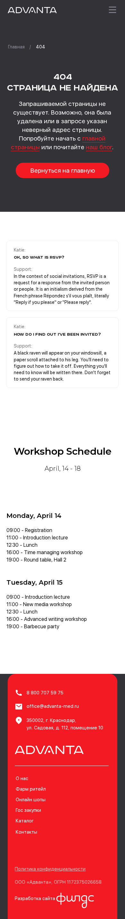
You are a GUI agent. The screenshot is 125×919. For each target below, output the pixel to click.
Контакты (26, 832)
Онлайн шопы (31, 800)
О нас (22, 778)
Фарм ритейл (31, 789)
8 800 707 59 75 (45, 693)
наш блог (99, 147)
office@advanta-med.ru (53, 706)
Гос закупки (28, 810)
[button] (50, 869)
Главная (16, 47)
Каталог (25, 821)
